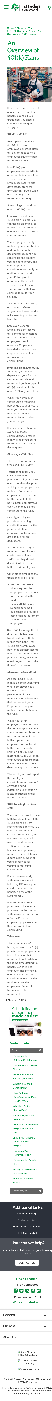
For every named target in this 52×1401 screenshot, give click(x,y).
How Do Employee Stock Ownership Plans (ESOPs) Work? (25, 1097)
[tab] (26, 1050)
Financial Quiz (19, 1190)
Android (34, 1302)
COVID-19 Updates (27, 1382)
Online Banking (26, 1213)
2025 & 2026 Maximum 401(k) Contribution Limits (25, 1128)
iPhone (18, 1302)
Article (15, 1050)
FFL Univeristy (43, 1379)
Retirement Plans (24, 31)
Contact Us (27, 1262)
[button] (47, 1315)
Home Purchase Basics (27, 1226)
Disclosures (28, 1379)
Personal (9, 1315)
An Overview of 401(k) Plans (24, 32)
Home (10, 28)
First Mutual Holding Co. (32, 1392)
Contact (8, 1379)
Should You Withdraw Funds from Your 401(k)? (24, 1141)
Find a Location (26, 1220)
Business (9, 1326)
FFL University (26, 1233)
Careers (17, 1379)
